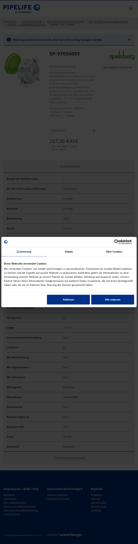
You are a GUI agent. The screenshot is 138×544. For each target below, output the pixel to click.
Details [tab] (69, 251)
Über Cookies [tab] (114, 251)
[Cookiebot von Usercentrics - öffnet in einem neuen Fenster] (119, 241)
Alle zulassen (112, 299)
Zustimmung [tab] (23, 251)
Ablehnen (68, 299)
